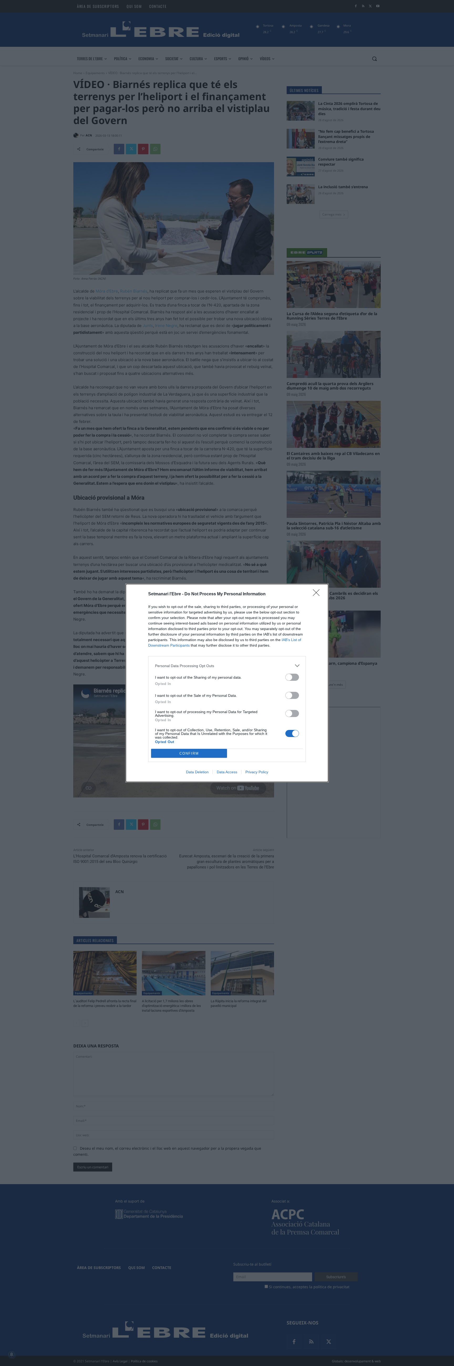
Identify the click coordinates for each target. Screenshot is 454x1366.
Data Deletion (197, 772)
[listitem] (227, 665)
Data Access (227, 772)
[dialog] (227, 683)
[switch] (292, 677)
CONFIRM (189, 753)
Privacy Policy (256, 772)
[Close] (318, 594)
